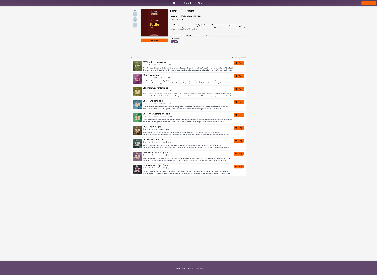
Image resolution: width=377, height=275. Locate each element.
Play (156, 40)
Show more (176, 38)
